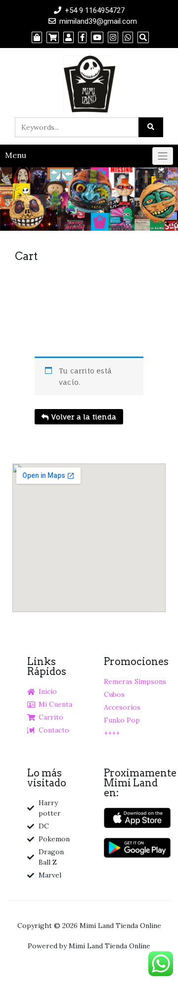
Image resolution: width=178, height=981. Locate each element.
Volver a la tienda (82, 417)
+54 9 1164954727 (95, 10)
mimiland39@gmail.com (98, 21)
